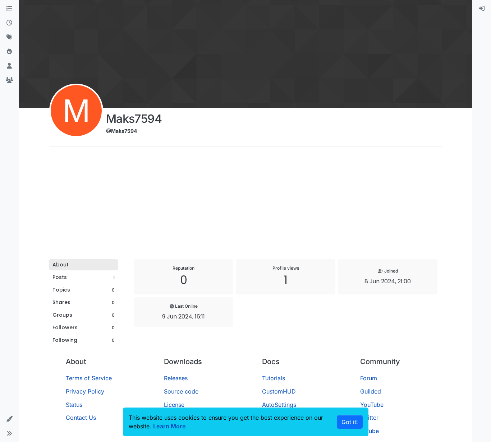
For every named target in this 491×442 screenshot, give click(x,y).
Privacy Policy (85, 391)
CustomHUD (279, 391)
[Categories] (9, 8)
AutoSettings (279, 404)
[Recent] (9, 23)
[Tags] (9, 37)
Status (74, 404)
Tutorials (273, 378)
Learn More (169, 426)
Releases (176, 378)
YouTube (372, 404)
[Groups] (9, 80)
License (174, 404)
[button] (9, 419)
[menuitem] (481, 8)
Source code (181, 391)
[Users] (9, 66)
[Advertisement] (245, 205)
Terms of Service (89, 378)
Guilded (370, 391)
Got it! (349, 421)
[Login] (481, 8)
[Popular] (9, 51)
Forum (368, 378)
